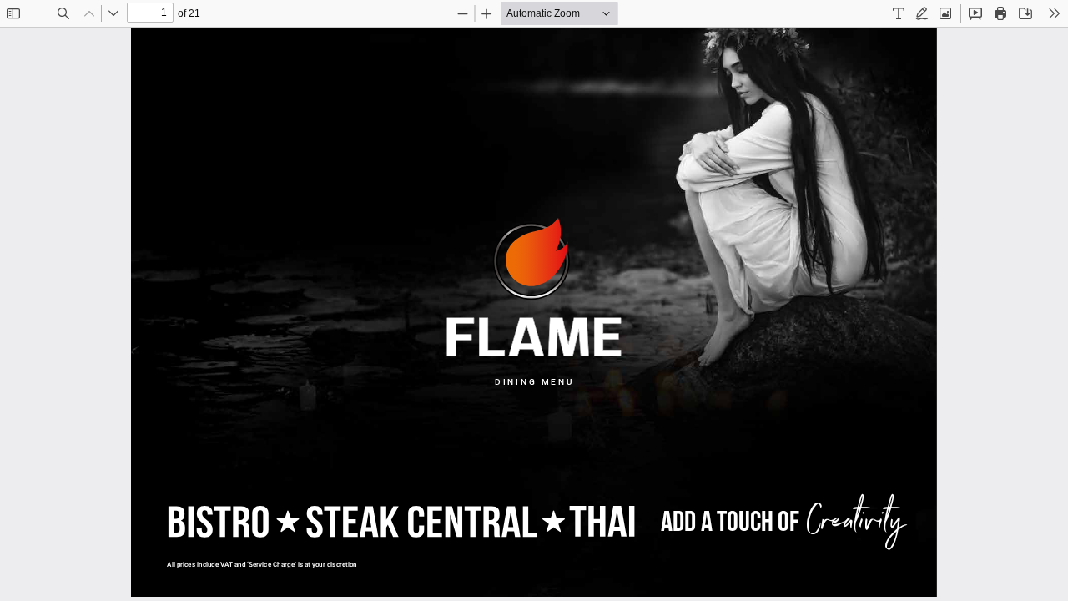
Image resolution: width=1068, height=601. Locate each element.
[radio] (898, 13)
